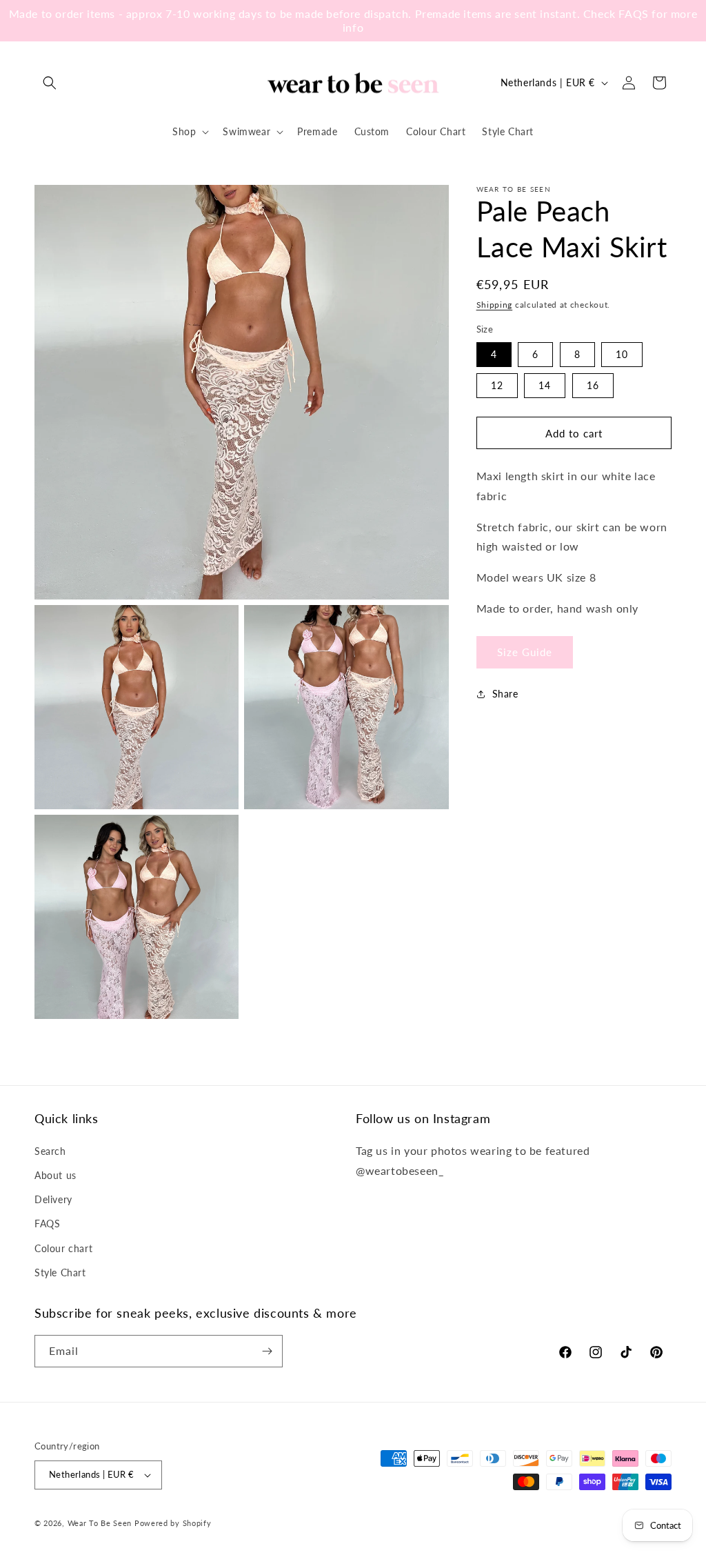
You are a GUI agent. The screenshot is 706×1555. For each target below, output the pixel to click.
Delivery (53, 1199)
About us (55, 1175)
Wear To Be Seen (100, 1522)
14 (544, 385)
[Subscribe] (267, 1351)
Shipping (494, 304)
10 (622, 354)
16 (593, 385)
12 (497, 385)
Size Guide (524, 652)
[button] (49, 83)
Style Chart (60, 1272)
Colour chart (63, 1248)
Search (50, 1151)
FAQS (47, 1223)
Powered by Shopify (173, 1522)
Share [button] (505, 694)
